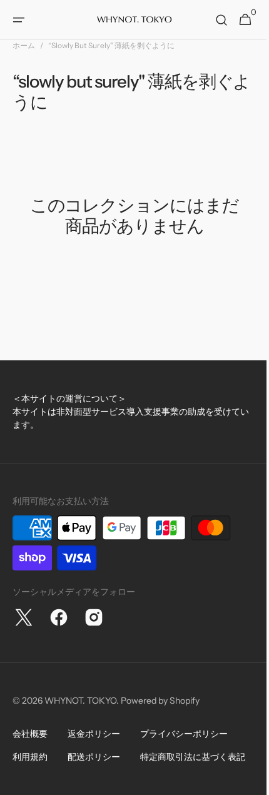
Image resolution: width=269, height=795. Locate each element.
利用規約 (30, 756)
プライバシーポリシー (184, 733)
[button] (19, 20)
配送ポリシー (94, 756)
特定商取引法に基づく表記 (192, 756)
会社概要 (30, 733)
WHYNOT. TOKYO (80, 700)
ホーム (24, 45)
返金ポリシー (94, 733)
